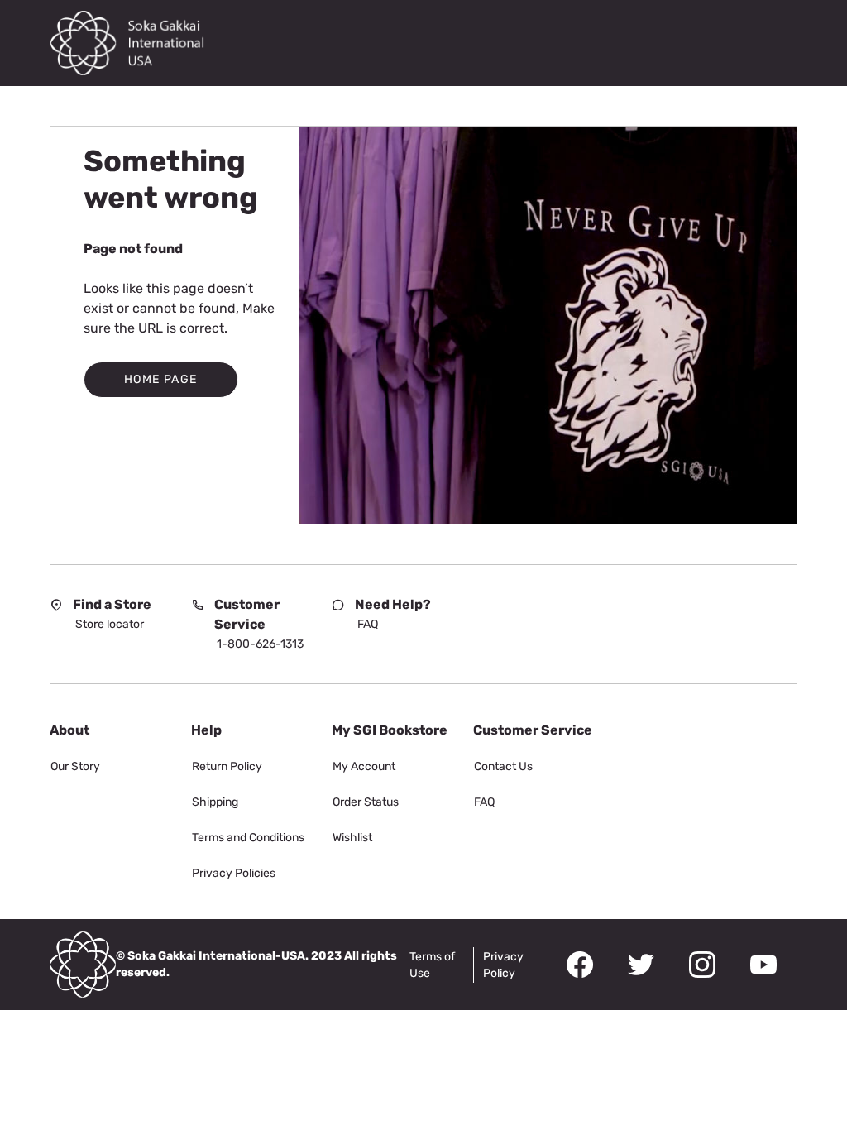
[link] (109, 624)
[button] (161, 380)
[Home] (136, 43)
